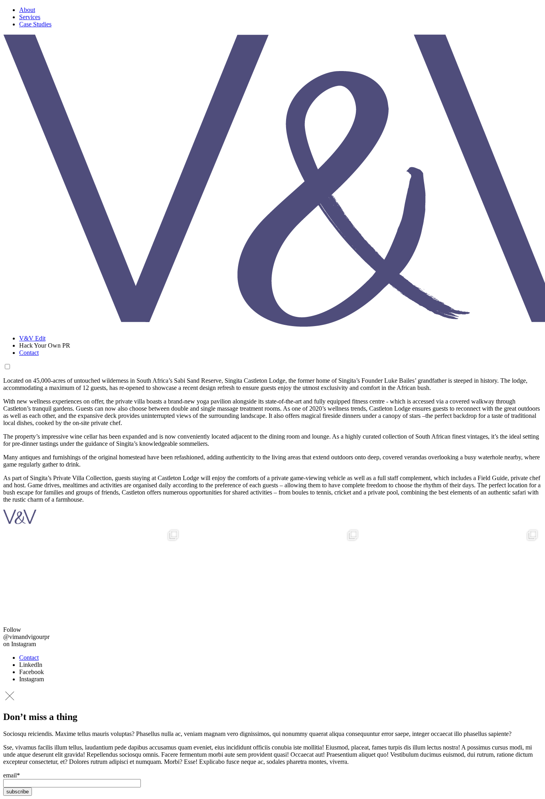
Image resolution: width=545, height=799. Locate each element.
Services (29, 17)
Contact (29, 352)
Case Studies (35, 24)
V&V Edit (32, 338)
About (27, 9)
